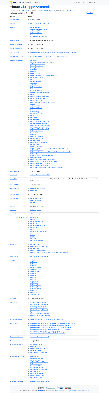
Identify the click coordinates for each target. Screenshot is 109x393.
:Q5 (33, 273)
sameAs (14, 256)
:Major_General (35, 154)
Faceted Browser (80, 2)
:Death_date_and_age (37, 225)
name (13, 206)
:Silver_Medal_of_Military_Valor (40, 96)
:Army (32, 220)
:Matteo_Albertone (36, 136)
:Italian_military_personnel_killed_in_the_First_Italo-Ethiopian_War (50, 152)
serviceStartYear (16, 48)
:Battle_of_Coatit (36, 33)
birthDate (14, 185)
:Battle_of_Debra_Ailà (37, 345)
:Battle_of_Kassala (36, 35)
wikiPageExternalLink (18, 56)
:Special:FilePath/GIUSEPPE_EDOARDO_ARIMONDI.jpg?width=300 (53, 52)
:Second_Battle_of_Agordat (39, 29)
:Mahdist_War (35, 27)
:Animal (33, 277)
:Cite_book (34, 218)
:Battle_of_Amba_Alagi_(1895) (39, 129)
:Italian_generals (36, 146)
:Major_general (35, 81)
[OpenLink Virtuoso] (41, 388)
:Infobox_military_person (38, 231)
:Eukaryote (34, 281)
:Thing (33, 260)
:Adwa (33, 94)
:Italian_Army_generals (38, 250)
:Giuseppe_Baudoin (36, 368)
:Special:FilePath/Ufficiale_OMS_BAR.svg (45, 331)
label (13, 298)
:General (33, 117)
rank (13, 210)
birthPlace (14, 188)
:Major (33, 135)
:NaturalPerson (35, 268)
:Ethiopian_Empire (36, 77)
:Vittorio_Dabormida (37, 138)
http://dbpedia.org (48, 10)
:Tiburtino (34, 356)
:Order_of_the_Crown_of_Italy (40, 125)
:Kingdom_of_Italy (36, 66)
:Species (33, 290)
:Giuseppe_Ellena (36, 100)
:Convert (33, 223)
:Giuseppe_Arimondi (39, 337)
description (15, 40)
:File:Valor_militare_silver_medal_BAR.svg (43, 159)
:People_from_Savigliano (38, 142)
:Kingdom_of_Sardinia (37, 68)
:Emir (32, 104)
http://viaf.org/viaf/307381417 (39, 256)
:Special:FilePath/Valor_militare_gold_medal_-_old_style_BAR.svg (53, 323)
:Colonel (33, 83)
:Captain (33, 89)
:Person (33, 262)
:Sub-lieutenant (35, 73)
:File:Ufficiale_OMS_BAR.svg (39, 165)
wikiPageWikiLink (16, 60)
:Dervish (33, 79)
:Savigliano (34, 85)
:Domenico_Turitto (36, 377)
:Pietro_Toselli (35, 133)
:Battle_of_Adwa (35, 31)
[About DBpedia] (15, 2)
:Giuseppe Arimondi (38, 302)
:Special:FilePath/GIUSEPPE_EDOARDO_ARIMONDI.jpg (50, 329)
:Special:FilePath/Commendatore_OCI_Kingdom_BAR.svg (50, 327)
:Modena (33, 60)
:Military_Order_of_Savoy (38, 123)
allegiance (14, 19)
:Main (32, 235)
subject (13, 244)
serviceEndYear (16, 44)
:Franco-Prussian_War (37, 64)
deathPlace (14, 198)
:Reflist (33, 239)
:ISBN (32, 229)
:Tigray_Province (36, 87)
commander (16, 345)
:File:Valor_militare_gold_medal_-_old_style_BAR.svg (46, 167)
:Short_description (36, 241)
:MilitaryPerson (35, 285)
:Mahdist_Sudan (35, 157)
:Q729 (34, 275)
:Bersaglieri (34, 119)
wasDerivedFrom (16, 319)
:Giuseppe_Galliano (36, 131)
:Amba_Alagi (34, 112)
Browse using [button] (28, 2)
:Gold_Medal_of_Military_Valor (40, 23)
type (12, 260)
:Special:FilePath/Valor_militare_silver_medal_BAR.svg (50, 325)
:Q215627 (35, 271)
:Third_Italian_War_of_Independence (42, 75)
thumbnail (14, 52)
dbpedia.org (70, 10)
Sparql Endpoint (93, 2)
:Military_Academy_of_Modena (40, 92)
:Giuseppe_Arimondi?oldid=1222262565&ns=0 (47, 319)
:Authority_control (36, 221)
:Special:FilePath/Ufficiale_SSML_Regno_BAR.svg (48, 333)
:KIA (32, 233)
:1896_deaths (35, 140)
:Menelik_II (34, 71)
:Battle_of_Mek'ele (36, 150)
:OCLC (32, 237)
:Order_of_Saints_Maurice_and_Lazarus (43, 102)
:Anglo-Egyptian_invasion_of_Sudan (41, 156)
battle (13, 27)
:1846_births (34, 144)
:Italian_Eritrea (35, 115)
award (13, 23)
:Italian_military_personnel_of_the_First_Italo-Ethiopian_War (49, 148)
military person (25, 10)
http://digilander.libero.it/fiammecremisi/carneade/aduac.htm (48, 56)
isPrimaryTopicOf (16, 337)
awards (13, 175)
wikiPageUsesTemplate (18, 218)
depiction (14, 323)
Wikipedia (40, 390)
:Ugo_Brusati (35, 371)
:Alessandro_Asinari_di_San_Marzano (42, 62)
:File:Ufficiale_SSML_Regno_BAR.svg (41, 163)
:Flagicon (33, 227)
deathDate (14, 194)
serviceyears (15, 214)
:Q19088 (34, 269)
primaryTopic (17, 381)
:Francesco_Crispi (36, 114)
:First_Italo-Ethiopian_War (38, 37)
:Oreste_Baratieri (36, 91)
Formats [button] (38, 2)
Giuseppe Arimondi (35, 6)
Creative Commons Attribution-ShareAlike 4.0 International (73, 390)
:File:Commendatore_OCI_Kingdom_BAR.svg (44, 161)
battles (13, 179)
